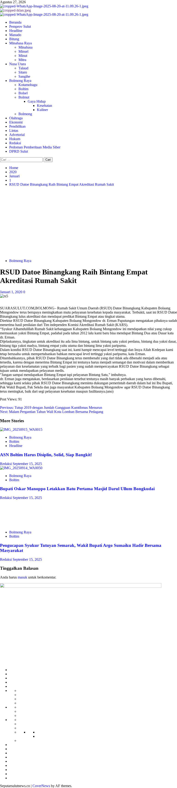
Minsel (23, 51)
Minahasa (25, 47)
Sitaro (22, 72)
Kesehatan (44, 106)
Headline (15, 31)
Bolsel (23, 93)
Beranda (15, 22)
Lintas (13, 130)
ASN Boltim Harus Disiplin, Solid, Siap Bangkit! (46, 454)
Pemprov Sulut (20, 26)
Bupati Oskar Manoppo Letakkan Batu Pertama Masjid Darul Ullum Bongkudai (77, 488)
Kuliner (42, 110)
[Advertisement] (88, 222)
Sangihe (24, 76)
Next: (51, 412)
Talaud (23, 68)
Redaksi (15, 143)
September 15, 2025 (27, 464)
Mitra (22, 60)
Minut (22, 56)
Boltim (23, 89)
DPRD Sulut (18, 151)
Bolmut (23, 97)
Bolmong (25, 114)
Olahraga (16, 118)
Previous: (51, 407)
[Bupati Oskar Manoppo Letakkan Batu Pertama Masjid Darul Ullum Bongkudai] (21, 468)
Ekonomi (16, 122)
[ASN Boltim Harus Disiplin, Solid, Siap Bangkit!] (21, 429)
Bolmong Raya (20, 81)
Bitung (14, 39)
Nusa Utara (17, 64)
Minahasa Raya (20, 43)
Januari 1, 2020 (11, 292)
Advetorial (17, 135)
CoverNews (41, 786)
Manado (15, 35)
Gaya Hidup (37, 101)
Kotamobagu (27, 85)
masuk (22, 577)
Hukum (14, 139)
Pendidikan (17, 126)
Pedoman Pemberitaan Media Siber (34, 147)
